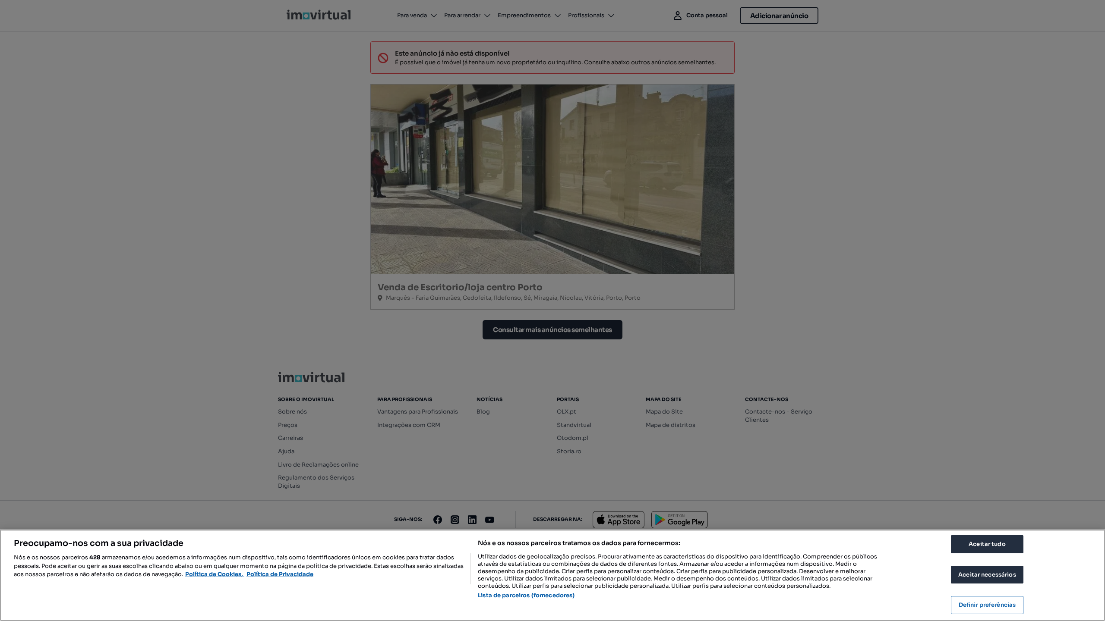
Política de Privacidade (279, 574)
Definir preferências (987, 604)
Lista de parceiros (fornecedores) (526, 595)
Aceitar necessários (987, 574)
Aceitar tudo (987, 544)
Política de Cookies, (214, 574)
